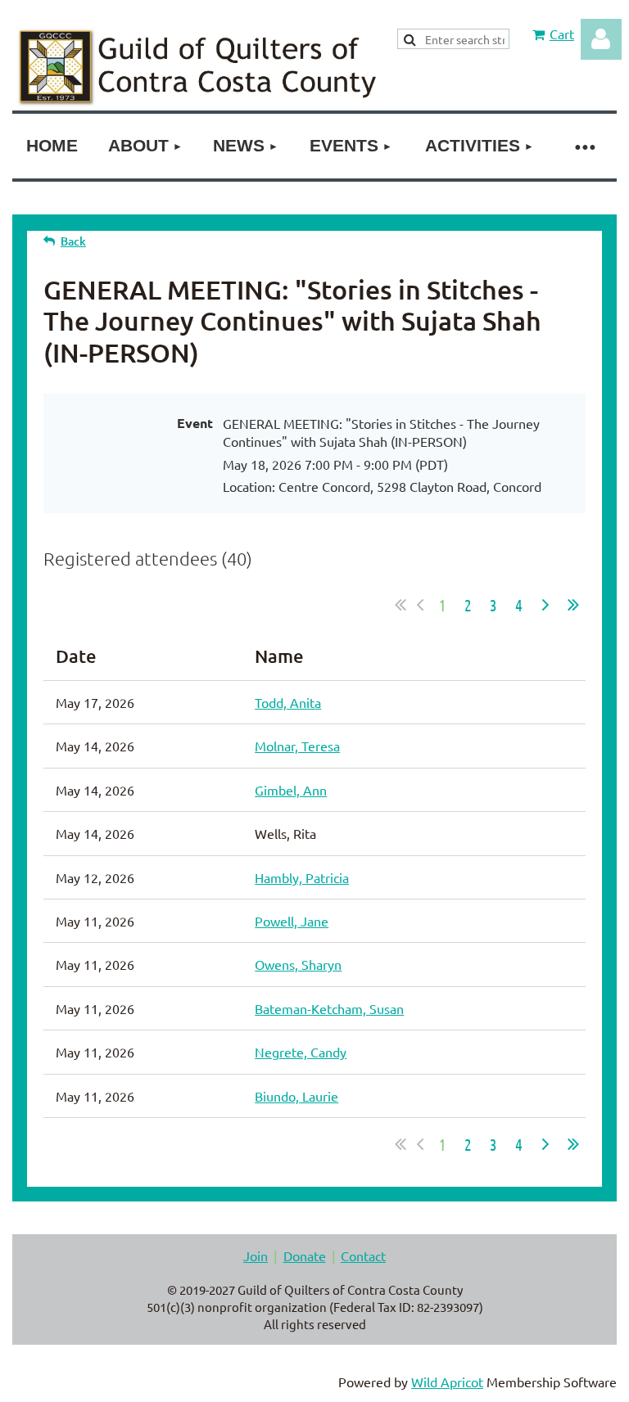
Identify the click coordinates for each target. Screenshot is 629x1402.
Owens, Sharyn (298, 964)
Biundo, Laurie (296, 1096)
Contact (363, 1255)
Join (255, 1255)
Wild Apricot (447, 1381)
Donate (304, 1255)
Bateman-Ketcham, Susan (329, 1008)
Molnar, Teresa (297, 745)
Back (73, 241)
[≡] (584, 146)
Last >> (573, 605)
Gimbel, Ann (291, 790)
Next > (545, 605)
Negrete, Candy (300, 1052)
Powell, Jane (291, 921)
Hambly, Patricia (302, 877)
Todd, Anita (288, 702)
